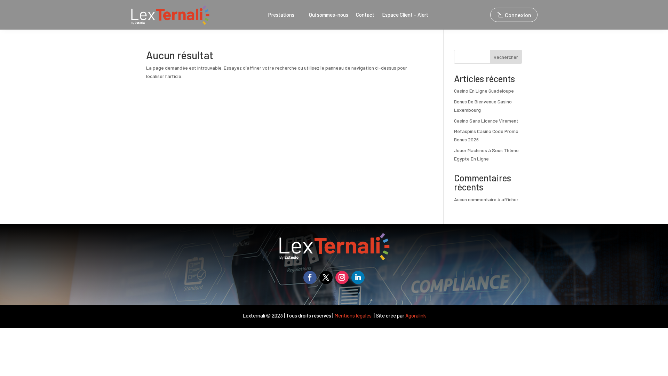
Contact (365, 15)
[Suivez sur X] (326, 277)
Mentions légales (353, 315)
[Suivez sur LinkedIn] (358, 277)
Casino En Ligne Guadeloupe (484, 91)
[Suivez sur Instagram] (342, 277)
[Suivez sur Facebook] (310, 277)
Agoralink (415, 315)
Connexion (518, 14)
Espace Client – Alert (405, 15)
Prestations (281, 15)
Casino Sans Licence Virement (486, 121)
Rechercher (506, 57)
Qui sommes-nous (328, 15)
